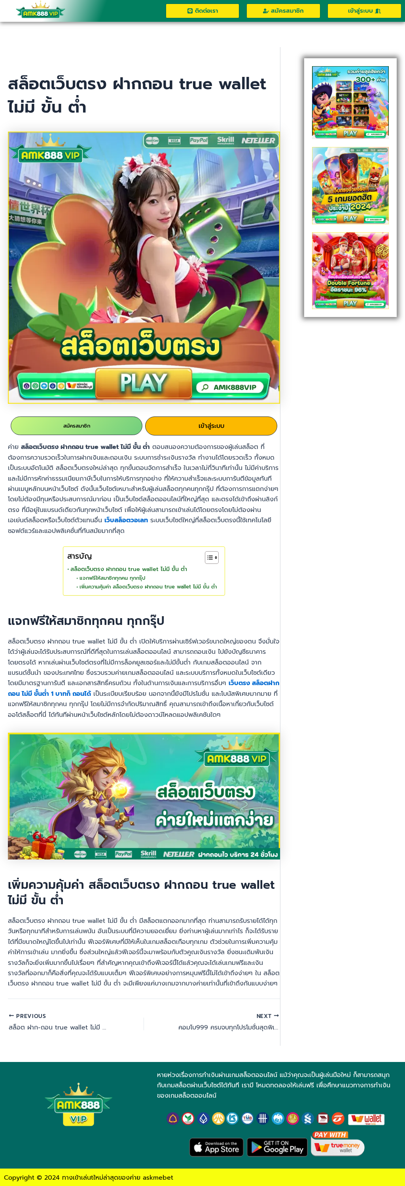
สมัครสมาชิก (76, 426)
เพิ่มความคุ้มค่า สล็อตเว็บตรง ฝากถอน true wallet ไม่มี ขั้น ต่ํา (148, 586)
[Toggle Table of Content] (208, 557)
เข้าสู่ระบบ (211, 426)
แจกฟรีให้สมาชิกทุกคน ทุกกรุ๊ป (112, 578)
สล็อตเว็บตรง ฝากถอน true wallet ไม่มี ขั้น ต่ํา (129, 569)
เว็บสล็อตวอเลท (126, 520)
